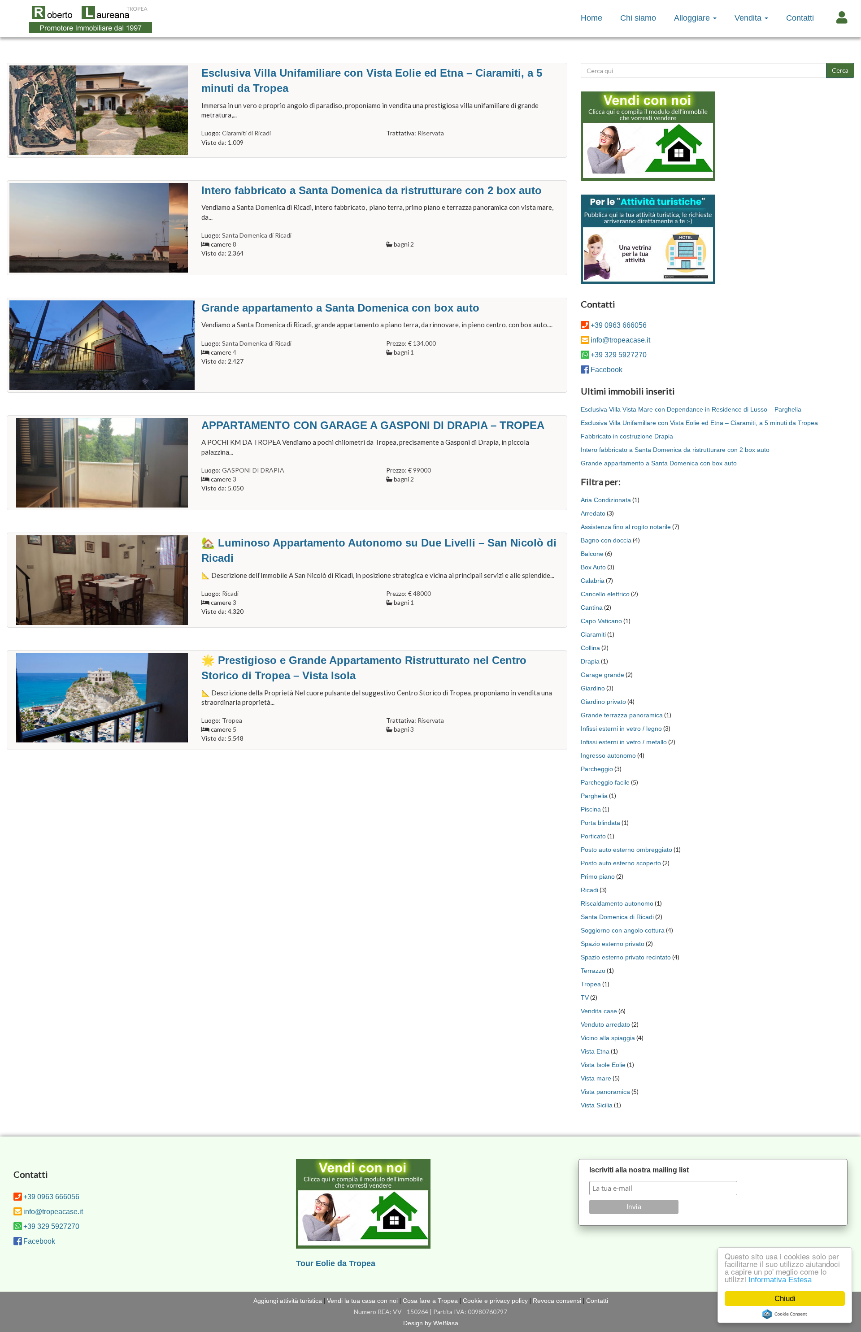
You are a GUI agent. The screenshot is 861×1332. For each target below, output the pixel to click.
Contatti (800, 17)
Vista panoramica (605, 1091)
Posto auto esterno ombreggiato (626, 849)
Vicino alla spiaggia (608, 1037)
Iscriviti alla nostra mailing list (639, 1170)
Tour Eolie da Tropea (335, 1263)
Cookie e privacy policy (495, 1300)
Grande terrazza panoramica (622, 715)
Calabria (592, 580)
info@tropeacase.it (620, 340)
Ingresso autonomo (608, 755)
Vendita (749, 17)
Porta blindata (600, 822)
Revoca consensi (557, 1300)
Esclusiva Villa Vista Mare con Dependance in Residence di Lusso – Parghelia (691, 409)
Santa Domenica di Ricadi (617, 916)
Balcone (592, 553)
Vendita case (599, 1011)
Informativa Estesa (780, 1280)
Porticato (593, 836)
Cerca (840, 70)
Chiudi (785, 1298)
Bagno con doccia (606, 540)
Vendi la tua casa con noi (362, 1300)
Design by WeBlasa (430, 1323)
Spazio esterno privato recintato (626, 957)
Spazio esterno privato (612, 943)
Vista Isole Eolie (603, 1064)
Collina (590, 647)
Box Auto (593, 567)
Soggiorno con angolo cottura (623, 930)
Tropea (591, 984)
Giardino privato (603, 701)
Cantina (592, 607)
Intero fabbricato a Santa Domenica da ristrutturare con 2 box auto (675, 449)
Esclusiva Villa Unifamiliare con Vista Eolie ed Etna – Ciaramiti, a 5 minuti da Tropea (699, 422)
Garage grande (602, 674)
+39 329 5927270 (619, 355)
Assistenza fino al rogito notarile (626, 526)
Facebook (606, 369)
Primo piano (598, 876)
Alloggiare (693, 17)
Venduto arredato (605, 1024)
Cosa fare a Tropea (430, 1300)
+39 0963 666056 (619, 325)
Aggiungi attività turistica (287, 1300)
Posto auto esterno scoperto (621, 863)
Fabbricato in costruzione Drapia (627, 436)
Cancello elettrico (605, 594)
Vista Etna (595, 1051)
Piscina (591, 809)
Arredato (593, 513)
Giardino (593, 688)
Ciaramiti (593, 634)
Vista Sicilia (597, 1105)
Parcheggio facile (605, 782)
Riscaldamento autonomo (617, 903)
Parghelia (594, 795)
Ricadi (589, 890)
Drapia (590, 661)
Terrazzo (593, 970)
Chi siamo (638, 17)
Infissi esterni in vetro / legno (621, 728)
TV (585, 997)
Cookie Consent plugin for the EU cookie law (784, 1314)
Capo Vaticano (601, 621)
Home (591, 17)
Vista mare (596, 1078)
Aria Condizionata (606, 499)
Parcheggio (597, 768)
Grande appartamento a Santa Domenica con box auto (659, 463)
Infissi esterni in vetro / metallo (624, 742)
